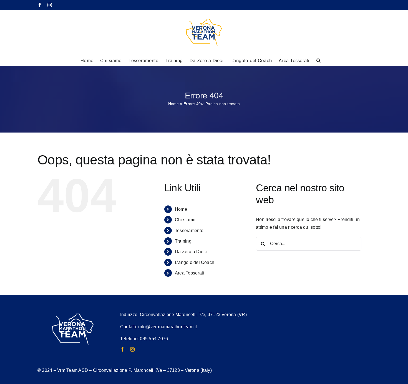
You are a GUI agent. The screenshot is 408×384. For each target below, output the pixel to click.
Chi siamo (185, 219)
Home (173, 103)
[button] (318, 60)
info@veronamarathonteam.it (167, 326)
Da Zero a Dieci (191, 251)
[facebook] (122, 349)
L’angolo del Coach (194, 262)
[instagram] (132, 349)
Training (183, 241)
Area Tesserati (189, 273)
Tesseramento (189, 230)
